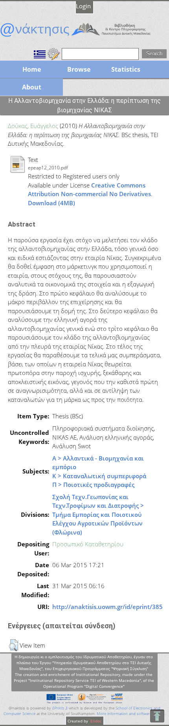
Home (31, 69)
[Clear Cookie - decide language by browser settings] (54, 53)
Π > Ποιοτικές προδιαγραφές (93, 484)
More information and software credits (131, 713)
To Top (157, 716)
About (31, 87)
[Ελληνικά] (39, 53)
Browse (78, 69)
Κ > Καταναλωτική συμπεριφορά (99, 476)
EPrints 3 (60, 708)
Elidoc (95, 721)
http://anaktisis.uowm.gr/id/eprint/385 (107, 607)
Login (83, 6)
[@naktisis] (84, 37)
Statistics (125, 69)
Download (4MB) (51, 203)
